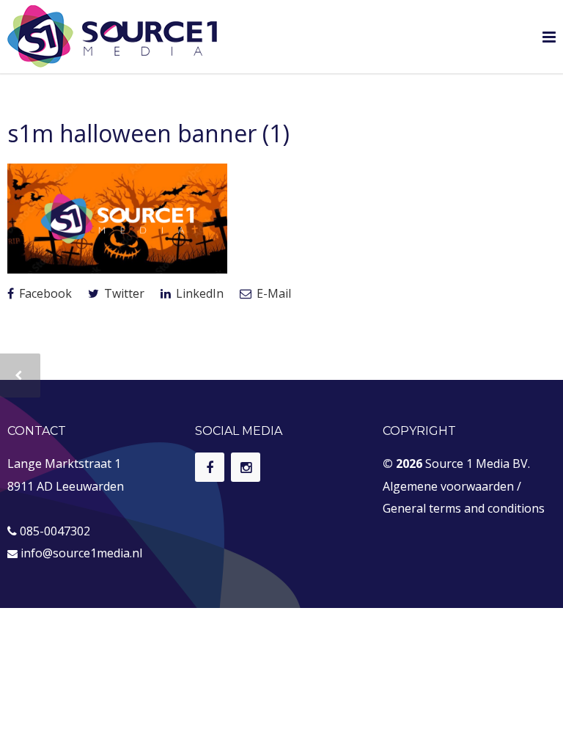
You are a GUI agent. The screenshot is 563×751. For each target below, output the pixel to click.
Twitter (122, 293)
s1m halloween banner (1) (148, 133)
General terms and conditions (464, 508)
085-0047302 (55, 531)
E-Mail (272, 293)
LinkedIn (198, 293)
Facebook (44, 293)
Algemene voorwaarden (448, 486)
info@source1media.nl (81, 553)
